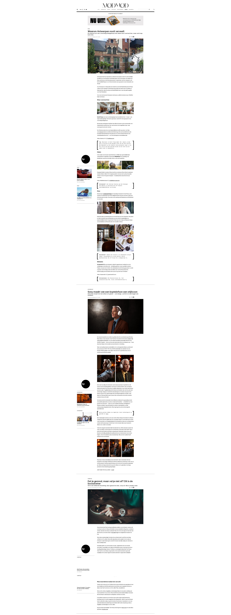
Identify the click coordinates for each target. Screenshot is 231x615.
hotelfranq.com (110, 138)
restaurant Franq (107, 193)
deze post (124, 607)
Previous (98, 567)
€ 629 (112, 469)
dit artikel (114, 532)
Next (133, 567)
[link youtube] (86, 9)
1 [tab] (114, 576)
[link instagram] (84, 9)
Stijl (99, 9)
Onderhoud (103, 9)
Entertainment (120, 9)
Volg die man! (105, 609)
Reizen (126, 9)
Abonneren (131, 9)
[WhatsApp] (130, 297)
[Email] (133, 297)
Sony (107, 414)
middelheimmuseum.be (114, 180)
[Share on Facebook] (131, 297)
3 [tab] (116, 576)
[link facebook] (82, 9)
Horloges (113, 9)
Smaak (108, 9)
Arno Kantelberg (92, 36)
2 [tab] (115, 576)
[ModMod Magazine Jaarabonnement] (115, 20)
